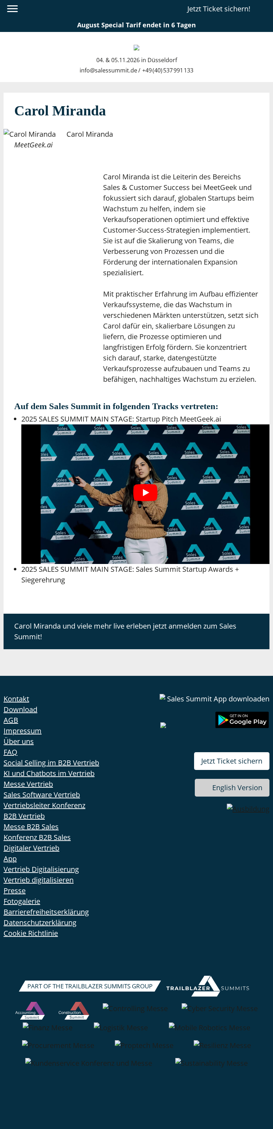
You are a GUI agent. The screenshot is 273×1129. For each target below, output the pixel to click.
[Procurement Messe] (58, 1049)
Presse (15, 890)
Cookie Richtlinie (31, 933)
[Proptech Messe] (144, 1049)
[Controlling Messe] (135, 1012)
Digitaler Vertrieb (31, 848)
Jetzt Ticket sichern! (218, 8)
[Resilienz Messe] (222, 1049)
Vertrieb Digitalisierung (41, 869)
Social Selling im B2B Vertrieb (51, 762)
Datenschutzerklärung (40, 922)
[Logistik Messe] (121, 1031)
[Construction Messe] (74, 1012)
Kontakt (16, 699)
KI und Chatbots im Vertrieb (49, 773)
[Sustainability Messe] (211, 1067)
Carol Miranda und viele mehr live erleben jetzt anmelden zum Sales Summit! (125, 631)
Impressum (23, 731)
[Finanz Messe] (47, 1031)
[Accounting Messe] (30, 1012)
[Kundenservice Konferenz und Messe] (88, 1067)
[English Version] (263, 9)
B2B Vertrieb (24, 816)
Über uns (19, 741)
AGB (11, 720)
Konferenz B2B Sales (37, 837)
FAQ (10, 752)
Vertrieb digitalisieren (39, 880)
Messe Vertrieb (28, 784)
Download (20, 709)
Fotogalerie (22, 901)
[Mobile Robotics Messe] (209, 1031)
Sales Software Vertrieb (42, 794)
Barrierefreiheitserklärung (46, 912)
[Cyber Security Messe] (219, 1012)
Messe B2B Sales (31, 826)
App (10, 858)
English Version (237, 787)
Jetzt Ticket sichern (231, 761)
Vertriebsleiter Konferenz (44, 805)
